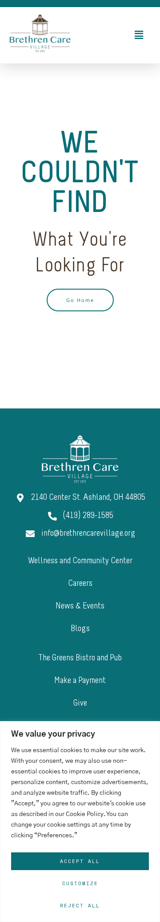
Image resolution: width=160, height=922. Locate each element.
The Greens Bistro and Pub (80, 658)
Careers (80, 583)
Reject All (80, 905)
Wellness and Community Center (80, 561)
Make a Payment (80, 680)
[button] (115, 35)
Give (80, 703)
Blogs (80, 628)
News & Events (80, 606)
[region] (80, 821)
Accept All (80, 861)
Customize (80, 883)
